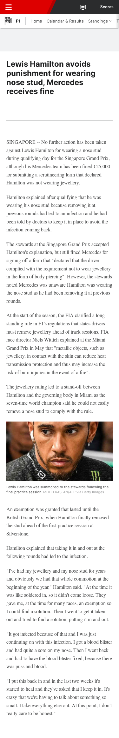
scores (107, 7)
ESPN (34, 7)
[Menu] (8, 7)
